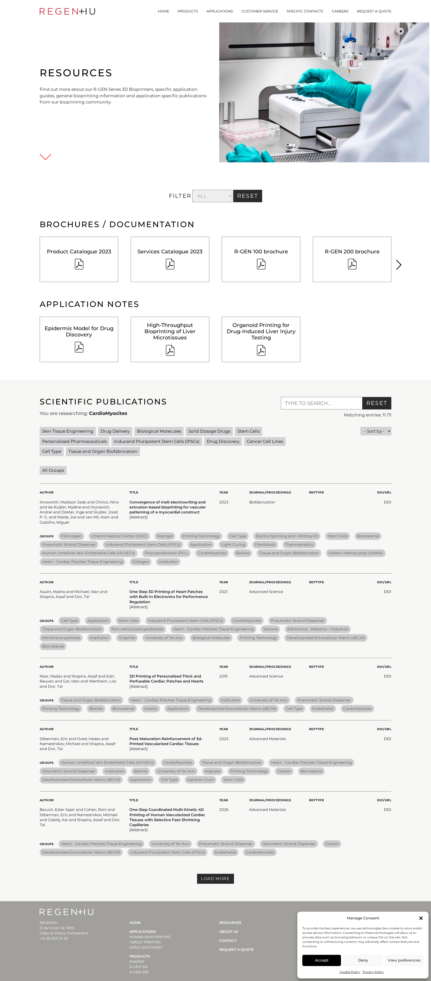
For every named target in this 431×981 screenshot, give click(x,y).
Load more (215, 878)
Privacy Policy (373, 972)
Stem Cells (248, 431)
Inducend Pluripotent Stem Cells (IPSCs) (157, 441)
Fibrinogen (71, 536)
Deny (363, 960)
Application (201, 544)
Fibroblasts (265, 544)
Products (188, 11)
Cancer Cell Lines (265, 441)
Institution (168, 561)
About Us (228, 931)
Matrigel (165, 536)
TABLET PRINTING (145, 942)
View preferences (404, 960)
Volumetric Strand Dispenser (68, 771)
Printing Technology (201, 536)
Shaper (136, 961)
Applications (220, 11)
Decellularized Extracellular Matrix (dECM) (326, 637)
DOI (387, 502)
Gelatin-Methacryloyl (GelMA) (355, 553)
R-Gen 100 (138, 967)
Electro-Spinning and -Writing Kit (287, 536)
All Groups (53, 470)
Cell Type (51, 451)
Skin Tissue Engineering (67, 431)
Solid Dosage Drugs (209, 431)
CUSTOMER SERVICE (259, 11)
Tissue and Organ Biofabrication (102, 451)
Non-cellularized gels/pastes (137, 629)
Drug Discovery (223, 441)
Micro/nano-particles (61, 637)
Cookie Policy (350, 972)
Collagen (140, 561)
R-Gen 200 (138, 972)
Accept (321, 960)
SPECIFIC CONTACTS (305, 11)
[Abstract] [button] (138, 517)
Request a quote (374, 11)
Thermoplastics (299, 544)
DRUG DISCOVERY (146, 947)
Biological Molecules (159, 431)
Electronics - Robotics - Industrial (317, 629)
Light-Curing (233, 544)
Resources (230, 922)
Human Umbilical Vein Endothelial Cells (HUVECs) (88, 553)
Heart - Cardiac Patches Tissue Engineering (82, 561)
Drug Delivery (115, 431)
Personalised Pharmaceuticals (74, 441)
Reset (376, 403)
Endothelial (322, 708)
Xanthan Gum (200, 779)
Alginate (212, 771)
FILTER (180, 196)
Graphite (127, 637)
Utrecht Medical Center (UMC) (119, 536)
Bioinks (242, 553)
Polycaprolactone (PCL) (166, 553)
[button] (421, 918)
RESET (247, 196)
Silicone (270, 629)
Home (163, 11)
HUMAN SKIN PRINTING (150, 937)
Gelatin (150, 708)
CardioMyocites (212, 553)
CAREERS (340, 11)
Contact (227, 940)
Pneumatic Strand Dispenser (69, 544)
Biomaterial (368, 536)
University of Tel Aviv (164, 637)
